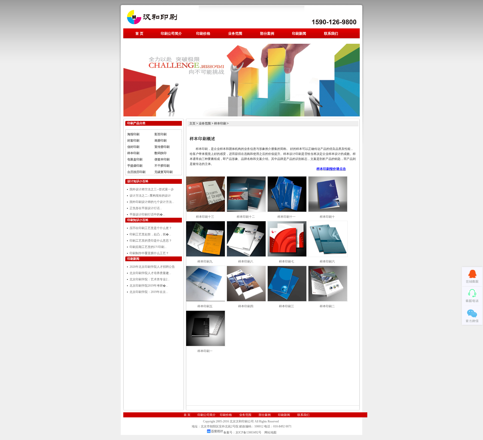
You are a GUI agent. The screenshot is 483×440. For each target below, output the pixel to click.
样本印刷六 (327, 261)
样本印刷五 (205, 306)
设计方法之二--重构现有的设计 (150, 195)
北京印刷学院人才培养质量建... (150, 273)
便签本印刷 (162, 159)
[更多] (175, 181)
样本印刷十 (327, 216)
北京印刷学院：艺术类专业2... (150, 279)
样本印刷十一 (286, 216)
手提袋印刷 (134, 165)
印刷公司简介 (171, 33)
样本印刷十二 (246, 216)
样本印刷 (133, 153)
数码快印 (160, 153)
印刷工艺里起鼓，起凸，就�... (150, 234)
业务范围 (235, 33)
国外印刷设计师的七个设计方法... (152, 202)
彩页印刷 (160, 134)
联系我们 (331, 33)
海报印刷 (133, 134)
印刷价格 (203, 33)
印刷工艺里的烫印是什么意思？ (151, 240)
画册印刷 (160, 140)
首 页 (139, 33)
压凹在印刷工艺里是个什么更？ (151, 228)
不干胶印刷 (162, 165)
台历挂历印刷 (136, 172)
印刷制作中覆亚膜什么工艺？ (149, 253)
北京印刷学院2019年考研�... (149, 285)
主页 (192, 123)
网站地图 (270, 432)
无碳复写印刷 (163, 172)
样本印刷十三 (205, 216)
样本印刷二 (327, 306)
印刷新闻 (299, 33)
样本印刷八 (245, 261)
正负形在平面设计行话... (146, 208)
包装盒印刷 (134, 159)
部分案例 (267, 33)
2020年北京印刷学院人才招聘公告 (152, 267)
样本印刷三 (286, 306)
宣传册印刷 (162, 147)
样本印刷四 (245, 306)
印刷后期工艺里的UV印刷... (148, 247)
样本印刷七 (286, 261)
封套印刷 (133, 140)
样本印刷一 (205, 351)
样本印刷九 (205, 261)
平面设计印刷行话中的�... (147, 214)
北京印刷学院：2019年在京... (149, 292)
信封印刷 (133, 147)
